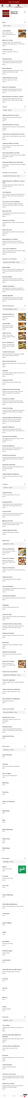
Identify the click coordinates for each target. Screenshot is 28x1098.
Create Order (18, 6)
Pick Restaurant (9, 6)
